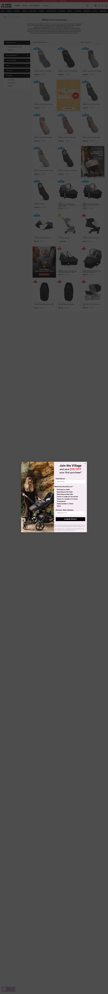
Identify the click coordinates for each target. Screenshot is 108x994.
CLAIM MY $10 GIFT (70, 519)
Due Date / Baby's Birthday (65, 510)
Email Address (60, 478)
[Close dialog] (85, 463)
